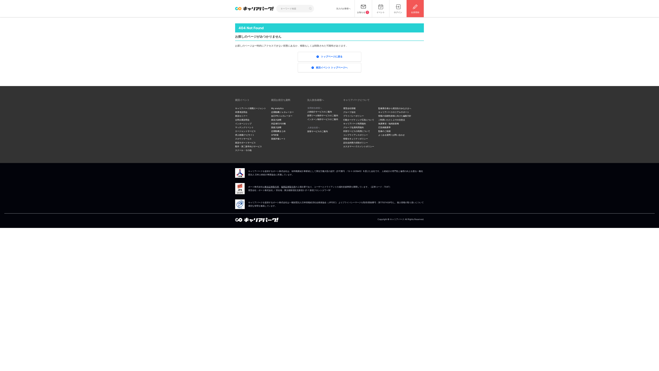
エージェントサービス (245, 131)
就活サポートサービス (245, 142)
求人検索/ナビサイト (244, 135)
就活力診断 (276, 120)
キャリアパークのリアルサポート (393, 112)
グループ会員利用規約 (353, 127)
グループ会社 (349, 112)
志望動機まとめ (278, 131)
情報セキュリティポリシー (355, 138)
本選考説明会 (241, 112)
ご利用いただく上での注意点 (391, 120)
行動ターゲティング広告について (358, 120)
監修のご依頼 (384, 131)
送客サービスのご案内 (317, 131)
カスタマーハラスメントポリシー (358, 146)
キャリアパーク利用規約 (354, 123)
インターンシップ (243, 123)
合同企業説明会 (242, 120)
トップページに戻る (332, 56)
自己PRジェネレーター (281, 116)
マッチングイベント (244, 127)
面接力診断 (276, 127)
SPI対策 (275, 135)
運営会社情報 (349, 108)
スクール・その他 (243, 150)
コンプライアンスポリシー (355, 135)
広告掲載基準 (384, 127)
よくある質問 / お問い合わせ (391, 135)
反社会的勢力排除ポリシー (355, 142)
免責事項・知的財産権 (388, 123)
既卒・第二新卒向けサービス (248, 146)
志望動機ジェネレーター (282, 112)
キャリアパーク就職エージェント (250, 108)
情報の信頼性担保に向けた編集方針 (394, 116)
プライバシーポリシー (353, 116)
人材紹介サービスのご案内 (319, 111)
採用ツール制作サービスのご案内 (322, 115)
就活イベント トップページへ (332, 67)
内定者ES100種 (278, 123)
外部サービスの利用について (356, 131)
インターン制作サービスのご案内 (322, 119)
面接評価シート (278, 138)
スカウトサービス (243, 138)
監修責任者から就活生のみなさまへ (394, 108)
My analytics (277, 108)
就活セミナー (241, 116)
